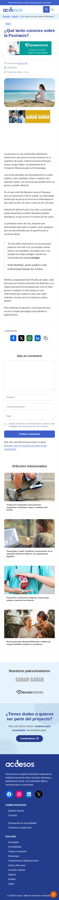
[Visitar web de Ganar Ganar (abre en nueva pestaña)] (29, 681)
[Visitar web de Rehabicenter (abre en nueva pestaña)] (29, 694)
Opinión (12, 874)
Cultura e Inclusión (17, 851)
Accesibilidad (14, 847)
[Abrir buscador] (46, 9)
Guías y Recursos (17, 865)
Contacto (12, 815)
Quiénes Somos (16, 811)
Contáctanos (27, 738)
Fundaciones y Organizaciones (23, 861)
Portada (6, 16)
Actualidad (13, 842)
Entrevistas (13, 856)
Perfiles (12, 879)
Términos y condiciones (19, 827)
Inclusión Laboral (16, 870)
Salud (15, 16)
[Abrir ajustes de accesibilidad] (53, 894)
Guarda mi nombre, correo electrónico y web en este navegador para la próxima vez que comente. (32, 425)
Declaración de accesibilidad (22, 823)
